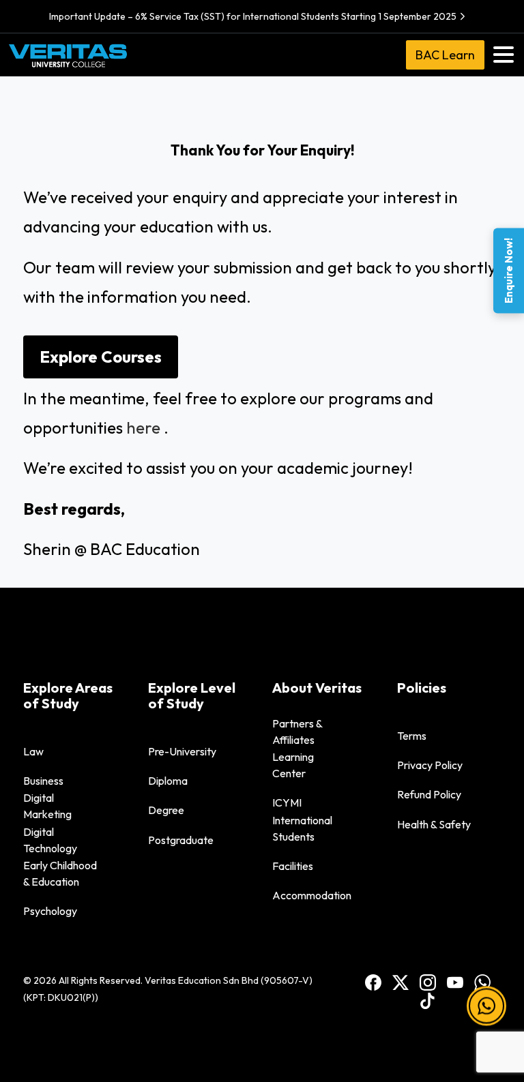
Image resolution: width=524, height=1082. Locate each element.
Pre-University (182, 751)
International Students (302, 828)
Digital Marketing (47, 806)
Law (33, 751)
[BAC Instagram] (427, 981)
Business (43, 780)
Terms (411, 735)
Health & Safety (434, 824)
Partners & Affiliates (297, 732)
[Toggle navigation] (503, 54)
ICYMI (287, 802)
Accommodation (311, 895)
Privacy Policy (430, 765)
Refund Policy (429, 794)
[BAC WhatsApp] (482, 981)
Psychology (50, 911)
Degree (166, 810)
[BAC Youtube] (455, 981)
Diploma (168, 780)
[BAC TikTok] (427, 1000)
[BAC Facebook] (373, 981)
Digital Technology (50, 840)
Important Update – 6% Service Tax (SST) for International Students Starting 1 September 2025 (252, 16)
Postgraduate (181, 840)
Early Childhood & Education (60, 873)
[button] (486, 1007)
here (143, 427)
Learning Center (293, 765)
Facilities (292, 866)
